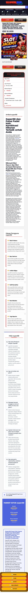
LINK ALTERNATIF (14, 585)
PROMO (14, 574)
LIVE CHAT (15, 589)
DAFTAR (20, 19)
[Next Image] (25, 46)
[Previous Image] (2, 46)
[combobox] (12, 7)
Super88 (17, 138)
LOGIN (7, 19)
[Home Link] (14, 3)
